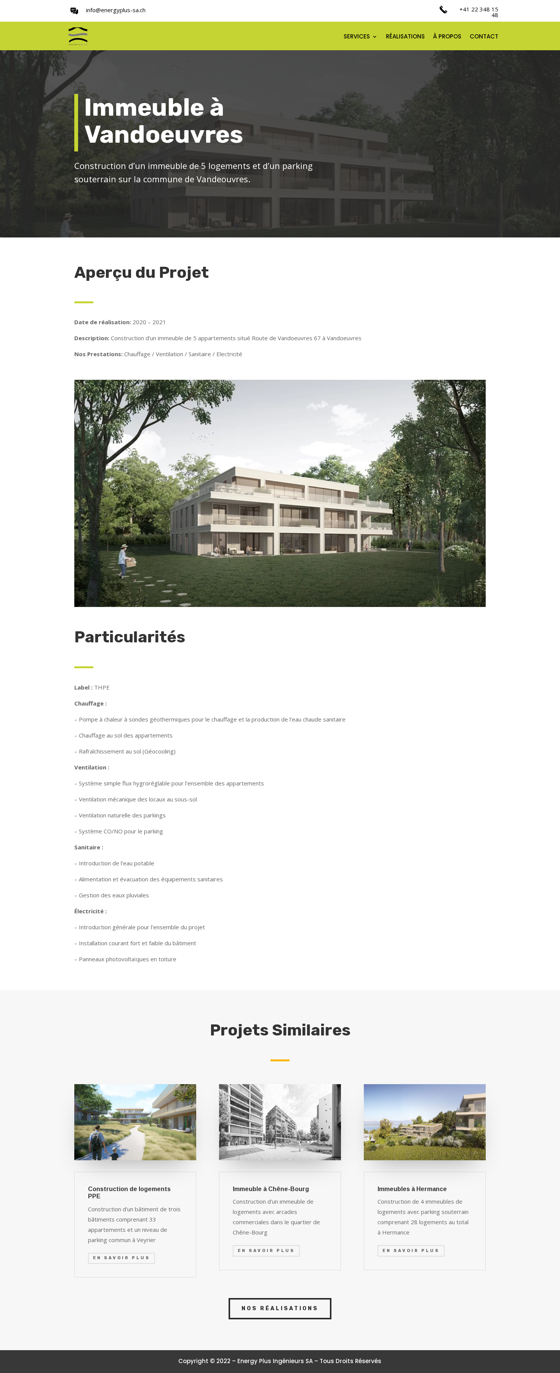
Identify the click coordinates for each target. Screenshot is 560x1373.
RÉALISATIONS (405, 37)
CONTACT (484, 37)
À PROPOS (447, 37)
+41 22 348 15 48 (478, 12)
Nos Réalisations (280, 1308)
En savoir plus (121, 1257)
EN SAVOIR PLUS (266, 1250)
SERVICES (357, 37)
